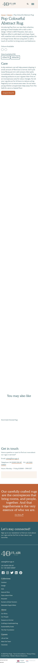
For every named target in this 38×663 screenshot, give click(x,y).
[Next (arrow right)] (3, 662)
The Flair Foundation (7, 630)
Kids (2, 589)
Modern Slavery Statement (18, 656)
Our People (4, 617)
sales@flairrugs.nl (12, 459)
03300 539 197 (17, 462)
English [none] (22, 660)
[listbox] (26, 661)
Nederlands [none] (32, 660)
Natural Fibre (5, 592)
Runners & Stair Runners (9, 602)
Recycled (4, 599)
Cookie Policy (5, 656)
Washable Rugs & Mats (8, 605)
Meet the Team (6, 641)
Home (3, 15)
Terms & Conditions (19, 654)
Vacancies (4, 645)
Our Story (18, 515)
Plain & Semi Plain (7, 595)
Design (9, 15)
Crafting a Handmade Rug (9, 623)
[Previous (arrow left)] (1, 662)
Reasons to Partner (7, 620)
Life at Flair (4, 638)
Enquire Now (7, 93)
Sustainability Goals (7, 626)
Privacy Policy (31, 654)
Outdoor (4, 582)
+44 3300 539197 (9, 568)
